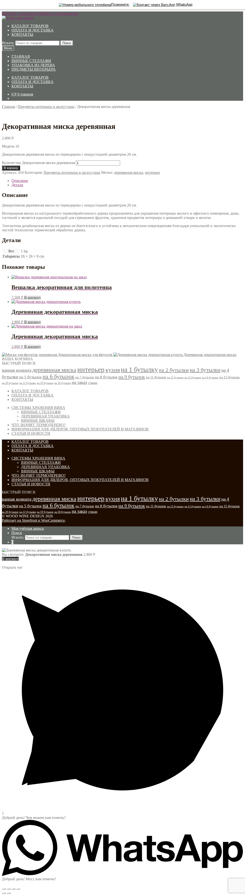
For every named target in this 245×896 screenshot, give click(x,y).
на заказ (79, 382)
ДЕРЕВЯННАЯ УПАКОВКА (45, 416)
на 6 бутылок (58, 376)
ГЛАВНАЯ (20, 56)
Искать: (8, 43)
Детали (17, 185)
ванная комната (16, 370)
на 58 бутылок (62, 383)
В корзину (11, 168)
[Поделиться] (9, 889)
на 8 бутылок (106, 377)
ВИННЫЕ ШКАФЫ (38, 421)
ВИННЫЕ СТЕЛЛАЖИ (31, 61)
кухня (113, 370)
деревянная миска (128, 172)
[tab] (127, 181)
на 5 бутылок (30, 377)
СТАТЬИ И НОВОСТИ (30, 433)
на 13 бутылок (192, 377)
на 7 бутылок (84, 377)
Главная (8, 107)
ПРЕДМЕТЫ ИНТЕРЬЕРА (33, 69)
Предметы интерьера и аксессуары (46, 107)
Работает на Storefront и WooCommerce (33, 520)
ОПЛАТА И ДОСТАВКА (32, 30)
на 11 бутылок (156, 377)
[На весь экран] (13, 889)
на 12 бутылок (175, 377)
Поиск (66, 43)
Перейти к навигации (20, 13)
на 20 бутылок (10, 383)
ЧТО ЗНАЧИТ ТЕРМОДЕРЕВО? (38, 425)
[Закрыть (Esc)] (4, 889)
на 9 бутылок (131, 376)
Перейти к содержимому (59, 13)
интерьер (152, 172)
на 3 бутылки (205, 370)
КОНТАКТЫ (22, 34)
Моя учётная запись (27, 528)
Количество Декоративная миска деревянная (38, 163)
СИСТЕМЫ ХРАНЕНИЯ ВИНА (38, 408)
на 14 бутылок (210, 377)
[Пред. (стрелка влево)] (4, 893)
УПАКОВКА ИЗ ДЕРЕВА (33, 65)
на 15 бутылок (229, 377)
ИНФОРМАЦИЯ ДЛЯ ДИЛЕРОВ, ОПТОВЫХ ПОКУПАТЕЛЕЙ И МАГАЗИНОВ (80, 429)
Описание (19, 181)
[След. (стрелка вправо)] (9, 893)
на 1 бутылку (139, 369)
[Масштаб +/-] (18, 889)
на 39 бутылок (45, 383)
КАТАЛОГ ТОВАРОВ (30, 26)
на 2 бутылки (174, 370)
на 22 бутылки (27, 383)
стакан (92, 383)
